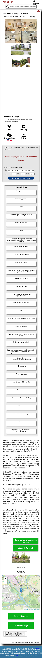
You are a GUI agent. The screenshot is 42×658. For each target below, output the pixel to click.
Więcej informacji (25, 548)
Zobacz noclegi (21, 626)
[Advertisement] (21, 91)
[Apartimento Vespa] (13, 25)
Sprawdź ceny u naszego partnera (26, 541)
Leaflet (26, 609)
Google (36, 648)
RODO (17, 655)
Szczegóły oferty (21, 616)
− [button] (5, 582)
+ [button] (5, 578)
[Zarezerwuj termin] (38, 11)
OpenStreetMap (34, 609)
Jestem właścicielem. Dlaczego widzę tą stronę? (15, 634)
